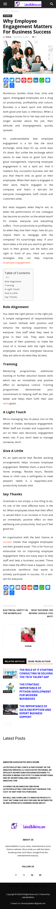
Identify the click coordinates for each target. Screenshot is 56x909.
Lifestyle (25, 886)
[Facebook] (16, 875)
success (7, 542)
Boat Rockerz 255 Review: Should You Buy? (41, 613)
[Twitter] (24, 875)
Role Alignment (13, 281)
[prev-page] (5, 724)
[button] (5, 4)
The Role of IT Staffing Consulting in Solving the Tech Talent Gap (36, 673)
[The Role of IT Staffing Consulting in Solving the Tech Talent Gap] (10, 673)
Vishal (8, 37)
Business (15, 11)
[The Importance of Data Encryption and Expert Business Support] (10, 709)
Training (9, 285)
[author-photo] (28, 642)
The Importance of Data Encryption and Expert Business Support (35, 711)
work (6, 403)
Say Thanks (11, 296)
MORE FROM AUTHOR (39, 661)
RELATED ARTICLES (15, 661)
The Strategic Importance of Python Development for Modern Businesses (35, 691)
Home (5, 11)
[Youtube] (40, 875)
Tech (35, 886)
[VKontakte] (32, 875)
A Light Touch (12, 289)
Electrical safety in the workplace (15, 612)
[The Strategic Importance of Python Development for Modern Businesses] (10, 688)
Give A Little (11, 293)
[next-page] (9, 724)
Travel (43, 886)
